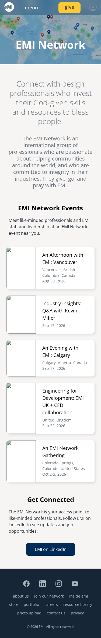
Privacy (77, 612)
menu (31, 7)
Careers (51, 604)
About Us (21, 596)
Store (13, 604)
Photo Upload (29, 612)
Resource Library (77, 604)
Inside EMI (78, 596)
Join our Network (49, 596)
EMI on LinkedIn (51, 549)
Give (69, 7)
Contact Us (56, 612)
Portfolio (31, 604)
